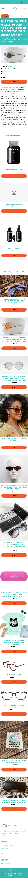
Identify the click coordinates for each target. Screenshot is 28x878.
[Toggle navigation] (3, 9)
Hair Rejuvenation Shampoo (14, 204)
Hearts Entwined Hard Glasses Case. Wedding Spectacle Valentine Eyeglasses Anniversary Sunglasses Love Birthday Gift (14, 594)
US (2, 2)
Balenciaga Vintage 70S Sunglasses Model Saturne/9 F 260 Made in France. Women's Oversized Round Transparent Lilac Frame (14, 378)
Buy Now (14, 81)
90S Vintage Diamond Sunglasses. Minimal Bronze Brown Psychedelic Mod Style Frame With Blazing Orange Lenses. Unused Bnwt (14, 339)
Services (6, 851)
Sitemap (18, 875)
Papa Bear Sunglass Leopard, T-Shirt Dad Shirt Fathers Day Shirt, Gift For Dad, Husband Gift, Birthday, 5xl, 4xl (14, 643)
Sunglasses (10, 66)
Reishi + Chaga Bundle (14, 248)
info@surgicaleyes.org (22, 2)
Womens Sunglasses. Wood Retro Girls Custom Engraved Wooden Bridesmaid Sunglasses (14, 301)
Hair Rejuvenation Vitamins (14, 169)
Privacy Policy (11, 875)
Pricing (5, 16)
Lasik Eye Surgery (8, 845)
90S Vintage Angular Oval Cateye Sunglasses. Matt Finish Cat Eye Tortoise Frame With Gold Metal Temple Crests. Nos (14, 487)
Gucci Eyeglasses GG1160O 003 (14, 675)
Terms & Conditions (18, 873)
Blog (6, 873)
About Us (6, 848)
